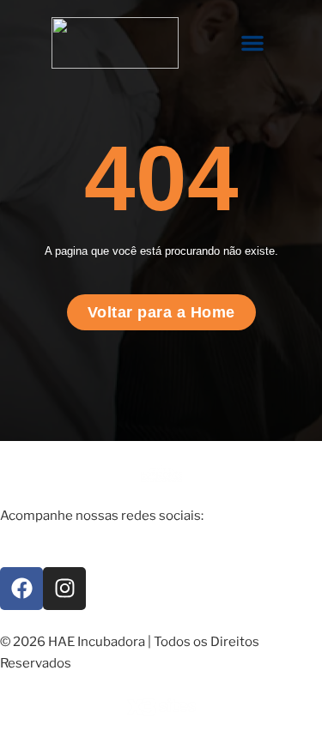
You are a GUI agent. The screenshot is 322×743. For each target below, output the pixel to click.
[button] (252, 43)
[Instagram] (64, 588)
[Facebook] (21, 588)
